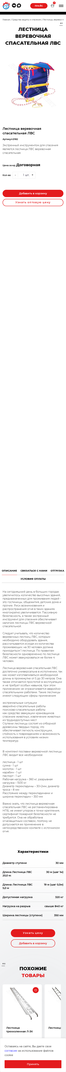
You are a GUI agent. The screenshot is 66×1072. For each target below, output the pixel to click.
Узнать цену (33, 933)
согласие (11, 1050)
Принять (33, 1064)
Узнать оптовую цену (33, 202)
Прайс (39, 6)
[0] (52, 6)
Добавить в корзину (33, 193)
